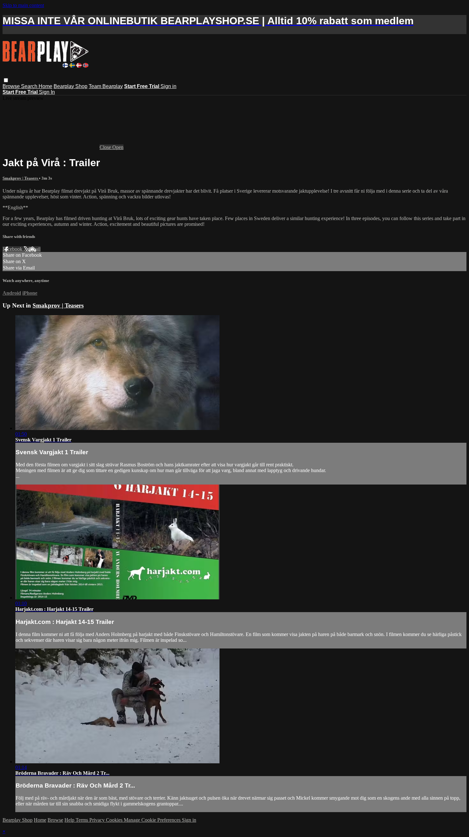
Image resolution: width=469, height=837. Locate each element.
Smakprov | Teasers (21, 178)
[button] (6, 80)
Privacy (97, 820)
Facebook (13, 249)
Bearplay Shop (70, 86)
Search (30, 86)
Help (70, 820)
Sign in (168, 86)
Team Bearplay (106, 86)
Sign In (47, 92)
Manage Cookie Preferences (153, 820)
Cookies (115, 820)
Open (117, 147)
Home (45, 86)
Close (106, 147)
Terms (82, 820)
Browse (12, 86)
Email (35, 249)
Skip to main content (23, 5)
